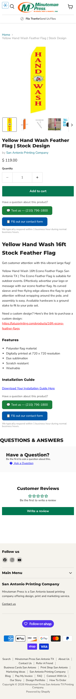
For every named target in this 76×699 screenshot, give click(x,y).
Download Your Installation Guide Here (28, 388)
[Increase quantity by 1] (37, 177)
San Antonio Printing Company (27, 153)
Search (6, 659)
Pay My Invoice (24, 676)
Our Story (15, 680)
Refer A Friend (44, 663)
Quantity (7, 168)
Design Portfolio (35, 680)
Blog (8, 676)
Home (6, 34)
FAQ (39, 676)
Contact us (9, 604)
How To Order (57, 680)
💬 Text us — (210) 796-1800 (27, 210)
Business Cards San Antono (20, 667)
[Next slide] (72, 124)
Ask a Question (23, 463)
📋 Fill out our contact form (24, 222)
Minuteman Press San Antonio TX (34, 659)
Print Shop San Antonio (54, 667)
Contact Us (25, 663)
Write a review (38, 511)
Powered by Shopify (38, 692)
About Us (63, 659)
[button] (9, 124)
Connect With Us (56, 676)
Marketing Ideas (15, 672)
